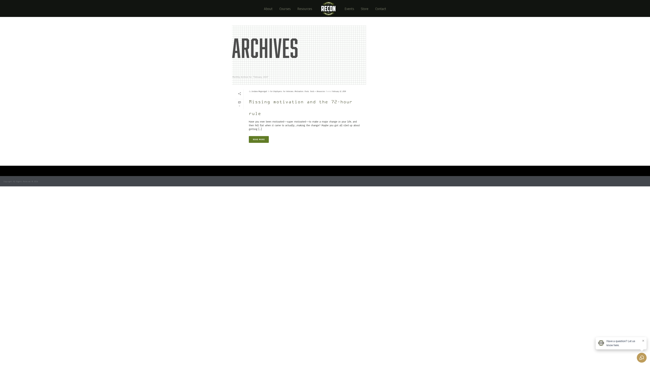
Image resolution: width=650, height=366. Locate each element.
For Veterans (288, 91)
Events (349, 8)
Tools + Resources (317, 91)
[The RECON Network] (328, 8)
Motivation (298, 91)
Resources (304, 8)
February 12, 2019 (339, 91)
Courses (285, 8)
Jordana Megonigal (259, 91)
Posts (306, 91)
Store (364, 8)
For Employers (276, 91)
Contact (380, 8)
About (268, 8)
